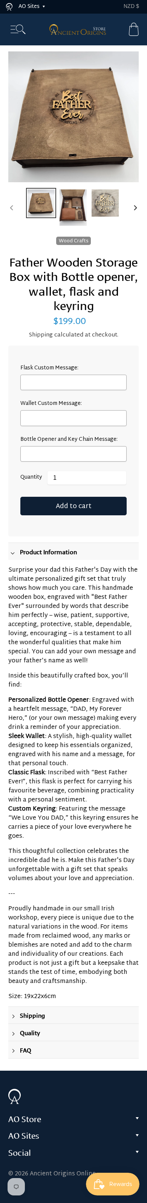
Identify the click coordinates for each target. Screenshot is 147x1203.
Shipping (41, 335)
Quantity (31, 478)
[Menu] (18, 29)
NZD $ (131, 6)
